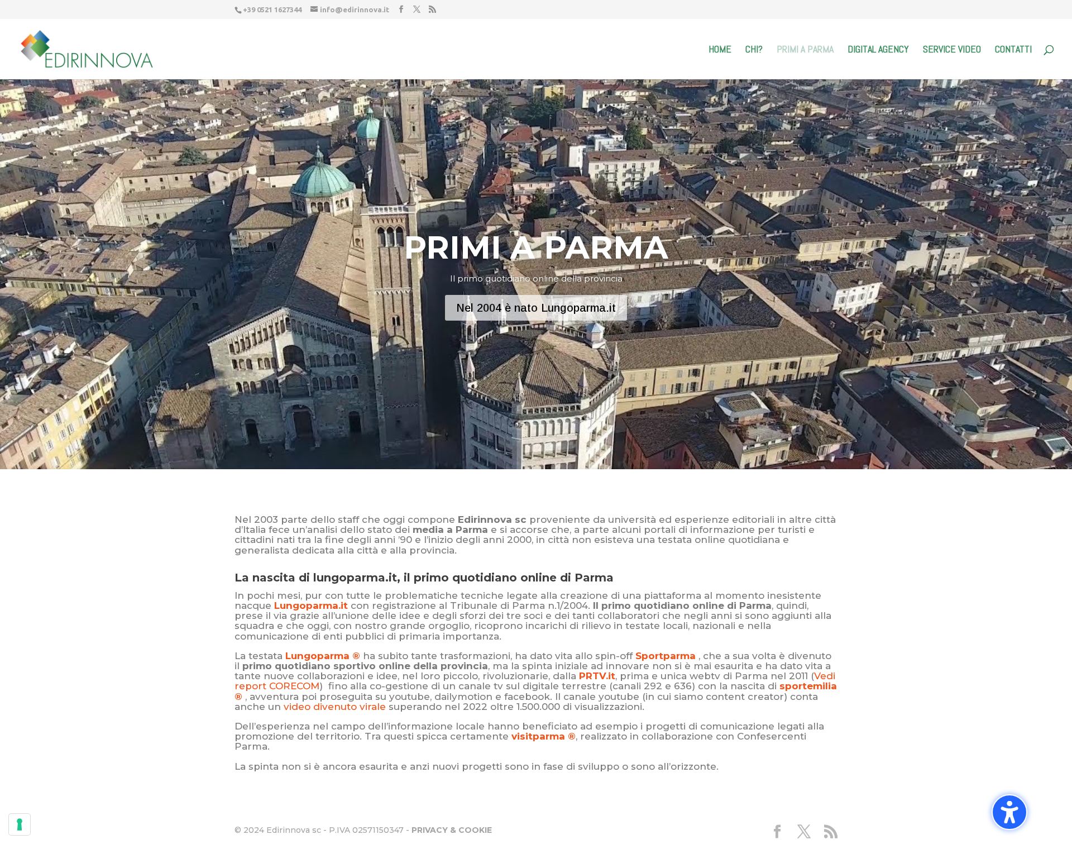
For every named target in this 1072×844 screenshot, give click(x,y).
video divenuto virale (335, 706)
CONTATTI (1013, 50)
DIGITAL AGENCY (878, 50)
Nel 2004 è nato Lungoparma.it (536, 308)
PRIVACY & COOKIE (451, 830)
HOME (720, 50)
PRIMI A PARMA (805, 50)
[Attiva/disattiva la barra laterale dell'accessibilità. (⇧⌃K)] (1009, 812)
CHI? (754, 50)
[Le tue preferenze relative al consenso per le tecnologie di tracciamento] (19, 824)
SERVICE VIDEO (952, 50)
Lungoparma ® (322, 655)
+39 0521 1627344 (272, 9)
